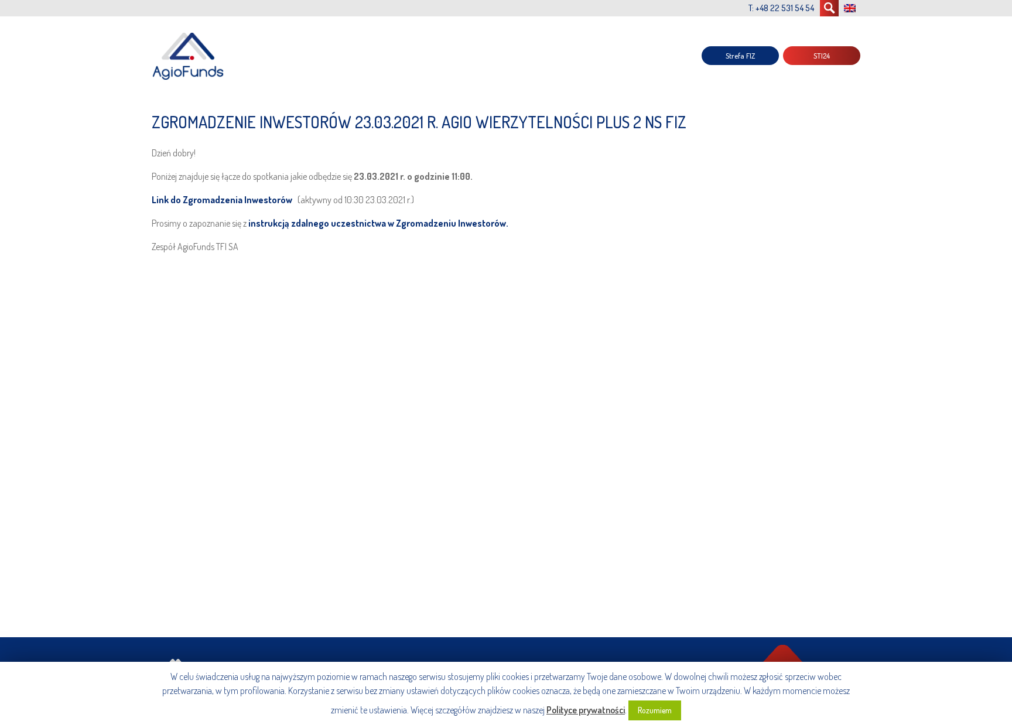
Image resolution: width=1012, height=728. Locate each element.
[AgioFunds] (190, 55)
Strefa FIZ (740, 55)
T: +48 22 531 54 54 (781, 7)
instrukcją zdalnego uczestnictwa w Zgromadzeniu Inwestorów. (377, 223)
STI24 (821, 55)
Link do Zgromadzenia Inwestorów (223, 200)
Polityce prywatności (585, 710)
